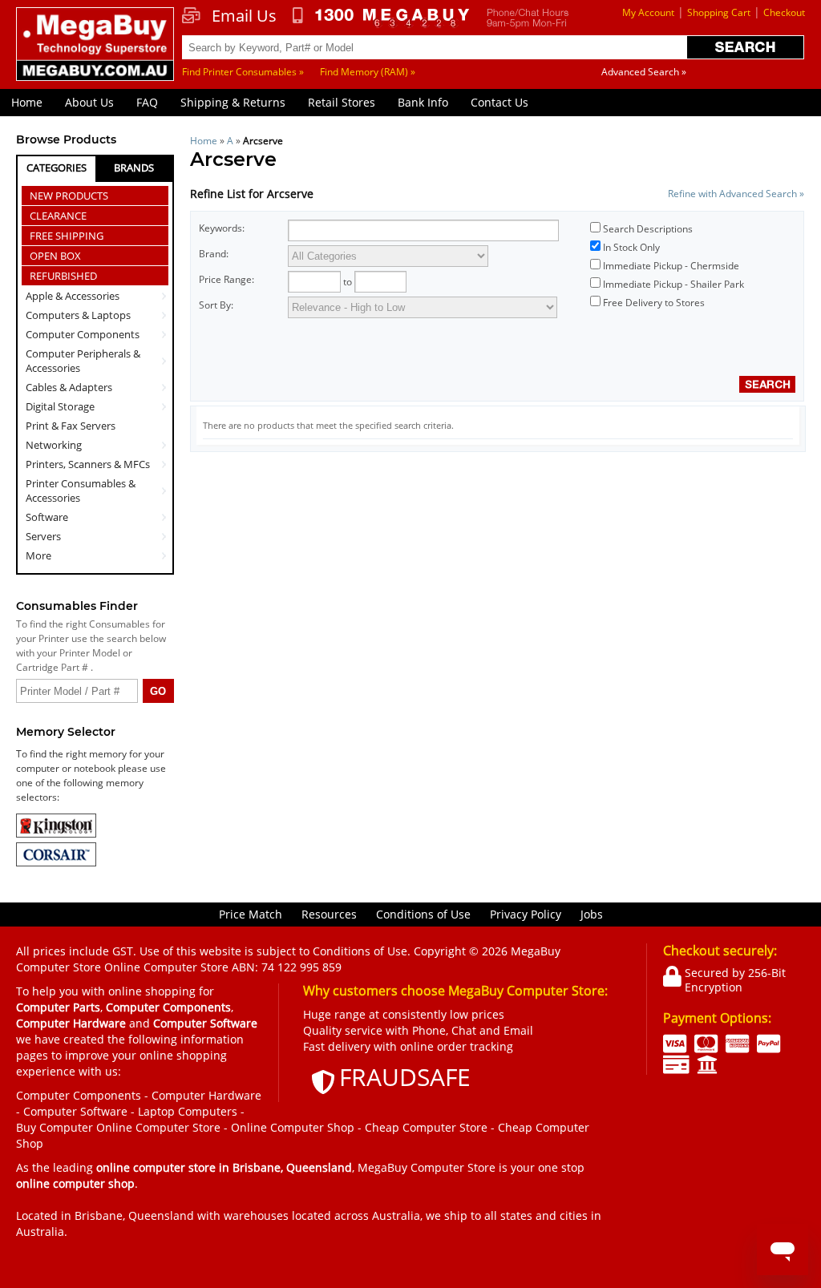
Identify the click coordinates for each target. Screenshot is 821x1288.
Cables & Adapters (69, 387)
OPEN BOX (55, 255)
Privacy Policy (525, 914)
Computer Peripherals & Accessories (83, 360)
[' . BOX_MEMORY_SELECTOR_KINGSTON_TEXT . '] (56, 834)
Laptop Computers (187, 1111)
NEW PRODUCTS (69, 195)
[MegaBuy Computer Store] (95, 52)
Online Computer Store (158, 1127)
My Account (648, 12)
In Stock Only (631, 247)
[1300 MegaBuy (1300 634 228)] (381, 17)
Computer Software (75, 1111)
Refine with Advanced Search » (736, 193)
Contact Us (499, 102)
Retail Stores (341, 102)
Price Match (250, 914)
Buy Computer (54, 1127)
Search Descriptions (648, 229)
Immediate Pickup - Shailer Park (673, 284)
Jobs (591, 914)
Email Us (244, 16)
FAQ (147, 102)
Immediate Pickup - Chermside (671, 266)
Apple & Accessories (72, 296)
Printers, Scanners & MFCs (88, 464)
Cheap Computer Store (426, 1127)
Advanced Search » (643, 72)
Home (26, 102)
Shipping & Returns (232, 102)
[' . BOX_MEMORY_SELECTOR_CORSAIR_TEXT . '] (56, 863)
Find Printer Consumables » (243, 72)
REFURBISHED (63, 276)
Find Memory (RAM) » (367, 72)
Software (47, 517)
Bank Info (423, 102)
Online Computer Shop (292, 1127)
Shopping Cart (718, 12)
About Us (89, 102)
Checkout (784, 12)
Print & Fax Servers (70, 425)
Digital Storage (60, 406)
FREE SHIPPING (66, 235)
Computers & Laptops (78, 315)
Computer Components (83, 334)
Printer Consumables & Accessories (80, 490)
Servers (43, 536)
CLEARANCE (58, 215)
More (38, 555)
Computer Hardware (206, 1095)
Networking (54, 445)
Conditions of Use (423, 914)
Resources (329, 914)
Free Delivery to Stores (654, 302)
